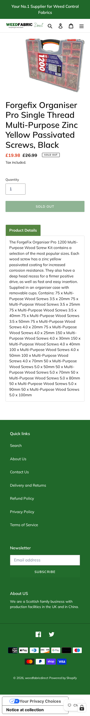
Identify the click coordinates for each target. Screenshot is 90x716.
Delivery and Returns (28, 485)
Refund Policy (22, 498)
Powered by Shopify (63, 678)
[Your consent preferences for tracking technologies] (82, 707)
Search (16, 445)
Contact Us (19, 472)
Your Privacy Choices (40, 701)
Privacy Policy (22, 511)
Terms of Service (24, 524)
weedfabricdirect (36, 678)
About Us (18, 458)
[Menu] (81, 25)
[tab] (23, 230)
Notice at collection (25, 709)
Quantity (12, 179)
